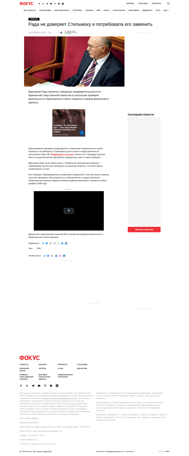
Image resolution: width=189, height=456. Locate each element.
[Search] (168, 3)
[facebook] (20, 385)
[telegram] (33, 385)
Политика (77, 10)
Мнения (130, 3)
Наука (106, 10)
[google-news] (51, 385)
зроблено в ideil (164, 451)
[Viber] (55, 3)
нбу (39, 248)
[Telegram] (47, 3)
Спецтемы (143, 3)
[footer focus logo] (30, 358)
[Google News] (59, 3)
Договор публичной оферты (44, 377)
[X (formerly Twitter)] (43, 3)
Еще (165, 10)
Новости (24, 364)
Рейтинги (156, 3)
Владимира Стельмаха (62, 154)
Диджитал (147, 10)
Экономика (133, 10)
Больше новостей (144, 229)
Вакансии (82, 368)
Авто (158, 10)
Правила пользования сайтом (26, 377)
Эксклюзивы (45, 10)
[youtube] (39, 385)
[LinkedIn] (63, 3)
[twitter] (26, 385)
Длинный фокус (24, 369)
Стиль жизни (119, 10)
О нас (60, 368)
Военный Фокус (61, 10)
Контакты (130, 451)
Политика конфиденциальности (110, 451)
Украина (89, 10)
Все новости (30, 10)
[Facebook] (39, 3)
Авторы (42, 368)
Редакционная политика (65, 376)
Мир (98, 10)
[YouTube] (51, 3)
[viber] (45, 385)
